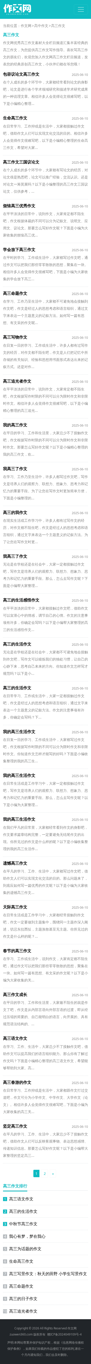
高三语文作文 (18, 1199)
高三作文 (58, 25)
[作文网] (17, 9)
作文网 (26, 25)
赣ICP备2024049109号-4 (64, 1334)
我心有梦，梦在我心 (25, 1236)
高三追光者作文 (20, 1311)
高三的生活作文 (20, 1211)
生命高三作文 (18, 1261)
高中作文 (41, 25)
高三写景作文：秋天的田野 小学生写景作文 (45, 1273)
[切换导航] (81, 9)
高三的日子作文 (20, 1298)
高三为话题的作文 (22, 1248)
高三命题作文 (18, 1286)
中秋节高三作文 (20, 1224)
